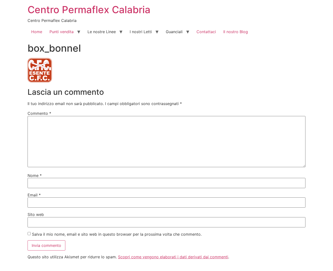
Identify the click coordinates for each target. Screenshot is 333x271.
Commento (39, 113)
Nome (35, 175)
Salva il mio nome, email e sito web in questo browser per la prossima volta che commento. (117, 234)
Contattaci (206, 31)
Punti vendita (61, 31)
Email (34, 195)
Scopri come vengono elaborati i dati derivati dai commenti (173, 256)
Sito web (36, 214)
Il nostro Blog (235, 31)
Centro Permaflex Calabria (89, 10)
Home (36, 31)
